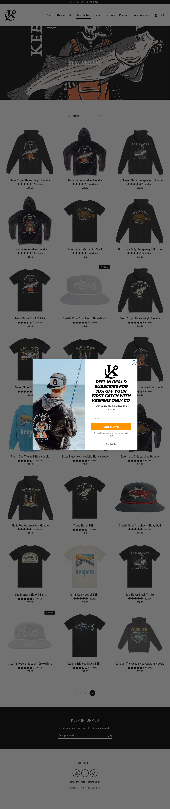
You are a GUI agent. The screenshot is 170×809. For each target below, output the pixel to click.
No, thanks (111, 443)
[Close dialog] (134, 362)
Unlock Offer (111, 427)
